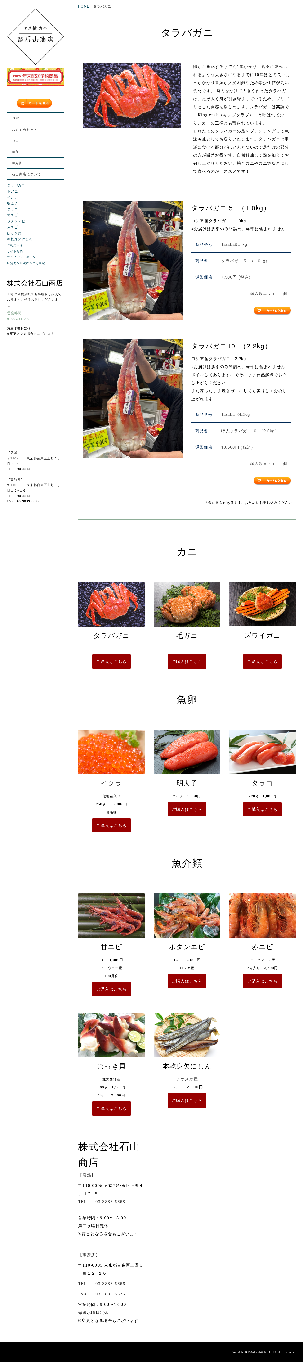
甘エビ (12, 214)
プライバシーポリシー (23, 257)
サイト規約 (15, 251)
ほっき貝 (14, 232)
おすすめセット (24, 129)
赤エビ (12, 227)
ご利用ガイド (16, 245)
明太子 (12, 203)
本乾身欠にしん (20, 238)
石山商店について (26, 174)
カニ (15, 140)
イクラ (12, 197)
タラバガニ (16, 185)
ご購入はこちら (111, 661)
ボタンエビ (16, 221)
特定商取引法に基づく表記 (26, 263)
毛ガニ (12, 191)
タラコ (12, 209)
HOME (83, 6)
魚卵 (15, 151)
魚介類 (17, 163)
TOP (15, 118)
